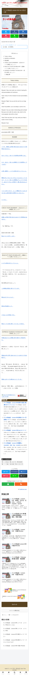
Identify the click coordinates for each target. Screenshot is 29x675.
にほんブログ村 (5, 396)
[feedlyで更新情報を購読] (8, 484)
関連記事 (8, 74)
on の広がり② (20, 464)
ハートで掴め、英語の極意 (8, 464)
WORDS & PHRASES (10, 58)
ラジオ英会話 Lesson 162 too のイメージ (15, 430)
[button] (26, 342)
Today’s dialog (8, 56)
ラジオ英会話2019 (7, 459)
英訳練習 (7, 60)
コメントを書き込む (14, 610)
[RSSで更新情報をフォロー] (21, 484)
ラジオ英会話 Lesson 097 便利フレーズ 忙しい (15, 635)
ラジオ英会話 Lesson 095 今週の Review (14, 645)
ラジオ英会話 (6, 462)
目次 (13, 53)
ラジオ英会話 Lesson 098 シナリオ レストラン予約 (15, 629)
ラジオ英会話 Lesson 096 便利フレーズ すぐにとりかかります (15, 641)
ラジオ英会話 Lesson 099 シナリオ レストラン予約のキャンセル (15, 624)
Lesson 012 (13, 462)
